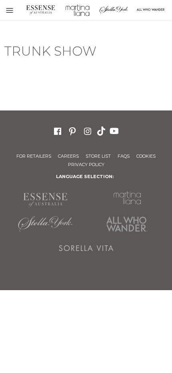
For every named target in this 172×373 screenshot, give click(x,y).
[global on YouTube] (115, 130)
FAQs (124, 156)
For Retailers (33, 156)
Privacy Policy (86, 164)
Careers (68, 156)
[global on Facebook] (57, 130)
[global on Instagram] (87, 130)
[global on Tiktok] (102, 130)
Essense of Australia (40, 10)
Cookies (146, 156)
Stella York (114, 10)
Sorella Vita (86, 248)
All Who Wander (127, 224)
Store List (98, 156)
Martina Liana (77, 10)
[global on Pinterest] (72, 130)
